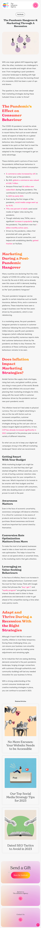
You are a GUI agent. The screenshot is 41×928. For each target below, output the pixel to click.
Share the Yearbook (21, 875)
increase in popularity (23, 221)
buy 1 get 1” (26, 587)
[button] (35, 5)
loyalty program (9, 590)
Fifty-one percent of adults (17, 208)
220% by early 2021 (15, 196)
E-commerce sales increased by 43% (21, 174)
